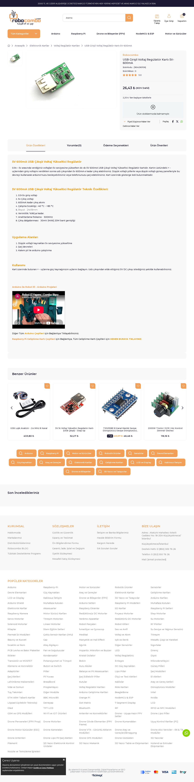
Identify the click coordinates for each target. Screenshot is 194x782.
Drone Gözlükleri (124, 738)
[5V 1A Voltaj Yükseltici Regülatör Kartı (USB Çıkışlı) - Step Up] (74, 404)
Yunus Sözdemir (89, 771)
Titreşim (155, 634)
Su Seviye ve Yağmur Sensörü (167, 629)
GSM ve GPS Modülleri (20, 713)
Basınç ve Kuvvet (17, 639)
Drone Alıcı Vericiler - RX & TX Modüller (167, 731)
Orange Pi (84, 697)
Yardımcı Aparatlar (89, 618)
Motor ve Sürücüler (175, 33)
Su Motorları (157, 618)
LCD (153, 702)
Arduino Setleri (87, 603)
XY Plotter (156, 624)
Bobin (82, 661)
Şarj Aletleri (14, 676)
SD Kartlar (120, 608)
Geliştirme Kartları (114, 462)
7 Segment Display (125, 702)
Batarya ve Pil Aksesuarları (93, 671)
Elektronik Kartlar (83, 462)
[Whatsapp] (186, 733)
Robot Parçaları (87, 624)
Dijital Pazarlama (109, 769)
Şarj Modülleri (158, 671)
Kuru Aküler (85, 666)
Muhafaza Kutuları (53, 603)
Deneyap (48, 702)
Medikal (83, 634)
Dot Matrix (85, 702)
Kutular (83, 681)
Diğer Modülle (51, 692)
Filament (12, 743)
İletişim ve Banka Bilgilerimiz (113, 532)
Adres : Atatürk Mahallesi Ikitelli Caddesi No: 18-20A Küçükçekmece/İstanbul (161, 535)
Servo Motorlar (16, 618)
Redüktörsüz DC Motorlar (93, 613)
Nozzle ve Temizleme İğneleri (24, 751)
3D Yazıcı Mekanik (89, 743)
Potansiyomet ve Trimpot (57, 661)
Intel (153, 692)
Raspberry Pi (78, 33)
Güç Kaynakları (24, 462)
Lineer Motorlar (51, 624)
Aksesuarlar (49, 608)
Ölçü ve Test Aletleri (126, 676)
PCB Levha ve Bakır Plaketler (24, 650)
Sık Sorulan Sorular (107, 548)
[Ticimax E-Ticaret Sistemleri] (97, 775)
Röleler (11, 655)
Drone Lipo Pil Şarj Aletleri (57, 738)
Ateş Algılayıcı (50, 645)
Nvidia (154, 697)
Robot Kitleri (122, 624)
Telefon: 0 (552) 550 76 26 (156, 554)
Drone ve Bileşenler (81, 471)
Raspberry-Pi (50, 587)
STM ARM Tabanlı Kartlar (21, 697)
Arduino (55, 33)
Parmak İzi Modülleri (19, 634)
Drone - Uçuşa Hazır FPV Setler (128, 715)
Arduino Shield (16, 603)
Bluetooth (84, 708)
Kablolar (119, 681)
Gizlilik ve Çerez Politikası (43, 768)
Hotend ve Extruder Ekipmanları (161, 745)
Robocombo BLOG (18, 548)
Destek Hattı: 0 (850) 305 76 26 (159, 549)
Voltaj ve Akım (122, 634)
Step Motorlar (158, 613)
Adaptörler (13, 671)
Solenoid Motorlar (17, 624)
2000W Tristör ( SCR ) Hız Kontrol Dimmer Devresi (165, 429)
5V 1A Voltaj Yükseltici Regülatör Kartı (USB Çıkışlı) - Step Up (74, 429)
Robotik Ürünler (113, 453)
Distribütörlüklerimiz (19, 543)
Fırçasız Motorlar (124, 613)
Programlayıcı (50, 687)
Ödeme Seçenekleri (116, 145)
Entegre (119, 661)
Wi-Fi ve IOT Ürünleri (55, 713)
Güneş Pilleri (158, 666)
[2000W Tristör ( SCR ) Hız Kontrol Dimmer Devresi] (165, 404)
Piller (46, 671)
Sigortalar (156, 645)
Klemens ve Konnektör (20, 666)
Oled (10, 708)
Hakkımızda (14, 532)
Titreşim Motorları (53, 618)
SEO (123, 769)
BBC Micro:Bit (51, 697)
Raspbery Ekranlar (89, 608)
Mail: (154, 559)
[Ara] (129, 18)
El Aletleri (156, 676)
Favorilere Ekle (47, 386)
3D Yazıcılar (157, 738)
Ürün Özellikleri (35, 145)
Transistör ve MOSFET (20, 661)
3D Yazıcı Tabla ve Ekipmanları (131, 743)
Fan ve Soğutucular (53, 650)
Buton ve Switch (52, 666)
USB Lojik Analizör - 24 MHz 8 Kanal (28, 428)
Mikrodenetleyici (160, 661)
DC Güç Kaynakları (125, 666)
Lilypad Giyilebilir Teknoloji (22, 702)
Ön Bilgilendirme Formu (65, 543)
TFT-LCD (48, 708)
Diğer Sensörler (123, 645)
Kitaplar (12, 629)
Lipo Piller (120, 671)
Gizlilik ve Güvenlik (62, 532)
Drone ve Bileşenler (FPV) (111, 33)
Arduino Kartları (159, 598)
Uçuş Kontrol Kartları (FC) (164, 721)
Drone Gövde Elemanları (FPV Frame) (95, 723)
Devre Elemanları (165, 453)
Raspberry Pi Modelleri (127, 603)
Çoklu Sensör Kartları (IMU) (58, 634)
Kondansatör (50, 655)
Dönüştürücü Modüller (163, 687)
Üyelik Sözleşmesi (62, 553)
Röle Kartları (121, 687)
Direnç (154, 650)
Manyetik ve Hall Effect (92, 639)
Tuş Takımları (15, 692)
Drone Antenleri (16, 738)
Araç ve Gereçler (53, 462)
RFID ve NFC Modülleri (163, 708)
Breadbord (49, 681)
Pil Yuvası (48, 676)
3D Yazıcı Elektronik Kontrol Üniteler (58, 745)
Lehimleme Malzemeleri (21, 681)
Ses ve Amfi (121, 629)
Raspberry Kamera (18, 613)
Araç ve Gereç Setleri (162, 681)
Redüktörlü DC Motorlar (128, 618)
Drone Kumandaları (125, 721)
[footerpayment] (163, 772)
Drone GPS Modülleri (90, 738)
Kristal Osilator (87, 655)
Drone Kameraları (52, 729)
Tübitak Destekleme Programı (24, 553)
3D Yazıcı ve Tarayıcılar (115, 471)
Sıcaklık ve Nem (16, 645)
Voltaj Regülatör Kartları (92, 687)
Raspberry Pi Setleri (162, 608)
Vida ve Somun (16, 687)
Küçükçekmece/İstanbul (155, 544)
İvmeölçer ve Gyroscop (91, 629)
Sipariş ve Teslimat (62, 537)
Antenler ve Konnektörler (93, 713)
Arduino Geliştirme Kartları (93, 692)
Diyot (154, 655)
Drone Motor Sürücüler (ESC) (23, 729)
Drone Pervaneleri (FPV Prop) (24, 721)
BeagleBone (121, 692)
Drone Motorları (52, 721)
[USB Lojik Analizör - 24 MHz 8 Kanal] (29, 404)
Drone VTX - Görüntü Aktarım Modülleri (95, 731)
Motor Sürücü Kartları (55, 613)
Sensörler (139, 453)
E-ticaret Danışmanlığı (89, 769)
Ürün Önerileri (159, 145)
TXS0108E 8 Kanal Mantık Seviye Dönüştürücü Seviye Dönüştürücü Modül (120, 429)
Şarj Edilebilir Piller (89, 676)
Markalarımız (15, 537)
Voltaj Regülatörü (124, 655)
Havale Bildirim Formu (109, 537)
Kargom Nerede (105, 543)
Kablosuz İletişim (173, 462)
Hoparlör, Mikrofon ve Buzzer (95, 650)
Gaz (45, 639)
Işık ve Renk (121, 639)
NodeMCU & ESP (145, 33)
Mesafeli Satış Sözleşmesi (66, 559)
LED (117, 650)
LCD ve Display (144, 462)
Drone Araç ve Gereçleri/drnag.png (126, 731)
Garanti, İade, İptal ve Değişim (68, 548)
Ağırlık (82, 645)
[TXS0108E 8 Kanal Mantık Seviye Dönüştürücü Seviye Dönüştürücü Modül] (120, 404)
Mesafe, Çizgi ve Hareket (164, 639)
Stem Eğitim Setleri (54, 629)
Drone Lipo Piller (160, 713)
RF (116, 708)
